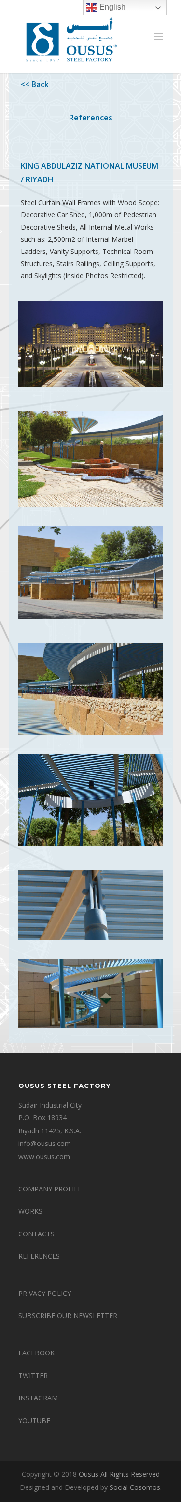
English (111, 7)
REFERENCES (39, 1256)
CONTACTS (36, 1233)
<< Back (35, 84)
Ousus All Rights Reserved (119, 1474)
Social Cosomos (135, 1487)
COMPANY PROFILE (50, 1188)
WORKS (30, 1211)
